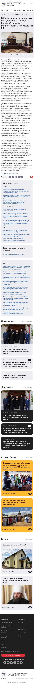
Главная (3, 14)
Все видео (28, 539)
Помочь (20, 626)
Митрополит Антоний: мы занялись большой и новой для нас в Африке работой (16, 235)
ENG (7, 10)
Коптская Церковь (13, 254)
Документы (21, 629)
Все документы (26, 387)
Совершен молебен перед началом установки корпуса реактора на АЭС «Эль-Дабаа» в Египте (16, 196)
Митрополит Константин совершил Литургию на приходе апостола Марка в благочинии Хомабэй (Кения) (16, 298)
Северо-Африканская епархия (7, 631)
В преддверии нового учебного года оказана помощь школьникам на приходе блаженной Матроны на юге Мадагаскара (16, 267)
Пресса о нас (22, 632)
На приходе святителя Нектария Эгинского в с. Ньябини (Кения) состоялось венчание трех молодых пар (16, 277)
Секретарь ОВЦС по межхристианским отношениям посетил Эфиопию (15, 231)
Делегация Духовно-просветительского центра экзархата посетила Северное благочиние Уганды (15, 304)
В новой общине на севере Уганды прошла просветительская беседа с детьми (15, 293)
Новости (10, 14)
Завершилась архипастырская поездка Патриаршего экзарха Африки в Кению (14, 272)
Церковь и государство (21, 14)
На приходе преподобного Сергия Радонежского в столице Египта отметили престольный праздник (16, 191)
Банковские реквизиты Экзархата (10, 651)
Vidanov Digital (22, 682)
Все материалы (26, 321)
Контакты (4, 647)
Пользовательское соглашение (24, 678)
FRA (11, 10)
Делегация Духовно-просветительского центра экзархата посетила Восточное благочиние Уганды (15, 288)
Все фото (28, 457)
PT (32, 10)
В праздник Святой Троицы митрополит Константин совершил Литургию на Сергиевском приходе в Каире (15, 202)
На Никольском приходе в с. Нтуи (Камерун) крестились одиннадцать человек (16, 308)
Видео (20, 636)
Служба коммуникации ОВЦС (9, 173)
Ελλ (28, 10)
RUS (2, 10)
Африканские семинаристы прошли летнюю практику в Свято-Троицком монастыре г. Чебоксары (16, 283)
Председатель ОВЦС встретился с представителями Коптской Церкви (14, 239)
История (3, 641)
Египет (5, 254)
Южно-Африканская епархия (7, 636)
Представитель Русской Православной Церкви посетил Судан (14, 210)
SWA (15, 10)
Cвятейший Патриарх (7, 622)
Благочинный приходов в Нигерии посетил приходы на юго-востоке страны (15, 312)
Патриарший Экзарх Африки (7, 626)
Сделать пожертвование (13, 655)
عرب (24, 10)
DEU (20, 10)
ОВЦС (22, 254)
